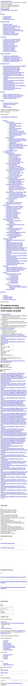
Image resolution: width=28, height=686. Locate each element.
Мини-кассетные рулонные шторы (11, 26)
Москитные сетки (5, 63)
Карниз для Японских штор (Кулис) (12, 97)
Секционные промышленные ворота (12, 57)
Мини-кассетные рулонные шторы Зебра (13, 30)
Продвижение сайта (5, 633)
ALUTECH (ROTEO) (14, 236)
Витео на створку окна (14, 171)
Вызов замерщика (5, 9)
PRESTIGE (12, 223)
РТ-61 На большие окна (15, 159)
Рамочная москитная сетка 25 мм (11, 67)
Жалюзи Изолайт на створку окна (17, 133)
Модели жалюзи (7, 644)
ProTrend (11, 225)
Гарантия (5, 658)
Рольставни (3, 37)
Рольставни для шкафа (9, 49)
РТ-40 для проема (13, 157)
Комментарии (8, 362)
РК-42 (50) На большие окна (16, 162)
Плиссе (5, 105)
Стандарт (11, 199)
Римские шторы (7, 107)
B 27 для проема (13, 164)
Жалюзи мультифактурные (15, 144)
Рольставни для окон (8, 43)
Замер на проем (4, 670)
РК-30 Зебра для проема (15, 180)
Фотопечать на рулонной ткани (11, 33)
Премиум (11, 201)
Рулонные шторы (7, 24)
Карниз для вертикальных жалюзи (11, 94)
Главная (5, 295)
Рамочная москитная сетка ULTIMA (12, 73)
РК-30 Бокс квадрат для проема (17, 168)
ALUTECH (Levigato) (14, 229)
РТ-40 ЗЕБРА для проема (15, 183)
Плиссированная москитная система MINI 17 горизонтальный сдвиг (14, 86)
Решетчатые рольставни (9, 47)
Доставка (5, 656)
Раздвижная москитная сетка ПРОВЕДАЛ (13, 72)
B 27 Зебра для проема (14, 185)
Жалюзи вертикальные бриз (16, 146)
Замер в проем (4, 672)
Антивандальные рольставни (10, 45)
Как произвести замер (11, 360)
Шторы (2, 100)
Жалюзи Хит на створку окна (16, 131)
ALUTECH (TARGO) (14, 233)
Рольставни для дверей (9, 44)
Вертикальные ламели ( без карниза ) (18, 145)
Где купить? (14, 623)
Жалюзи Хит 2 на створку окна (17, 132)
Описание (3, 360)
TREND (11, 221)
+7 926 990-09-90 (5, 10)
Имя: (2, 605)
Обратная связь (20, 623)
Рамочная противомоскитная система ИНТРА (14, 66)
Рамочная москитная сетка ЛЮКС (11, 70)
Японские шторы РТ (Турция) (10, 103)
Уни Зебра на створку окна (15, 193)
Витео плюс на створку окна (16, 172)
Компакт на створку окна (15, 154)
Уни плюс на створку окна (15, 175)
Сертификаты (6, 648)
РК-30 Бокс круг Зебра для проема (17, 188)
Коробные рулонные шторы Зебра (11, 29)
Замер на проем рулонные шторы (8, 543)
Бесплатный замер (7, 654)
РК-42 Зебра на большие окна (16, 181)
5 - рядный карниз (13, 277)
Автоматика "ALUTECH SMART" (11, 39)
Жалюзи (3, 14)
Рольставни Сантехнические (10, 42)
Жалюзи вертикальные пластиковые (18, 140)
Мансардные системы (8, 32)
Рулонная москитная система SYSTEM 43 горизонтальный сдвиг (13, 83)
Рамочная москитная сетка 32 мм (11, 68)
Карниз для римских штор (9, 98)
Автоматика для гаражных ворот (11, 58)
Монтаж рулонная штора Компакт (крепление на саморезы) (13, 577)
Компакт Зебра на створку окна (17, 179)
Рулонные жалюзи (5, 21)
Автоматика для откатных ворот (11, 61)
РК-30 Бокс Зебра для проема (16, 186)
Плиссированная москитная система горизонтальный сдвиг (12, 88)
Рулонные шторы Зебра (9, 28)
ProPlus (11, 227)
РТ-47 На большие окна (15, 158)
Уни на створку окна (14, 173)
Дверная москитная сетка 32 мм (11, 71)
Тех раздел (6, 640)
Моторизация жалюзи (8, 19)
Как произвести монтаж (9, 647)
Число (2, 611)
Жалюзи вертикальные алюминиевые (14, 142)
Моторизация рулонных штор (10, 34)
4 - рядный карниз (13, 276)
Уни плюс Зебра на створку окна (17, 194)
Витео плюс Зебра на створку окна (17, 196)
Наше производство (8, 664)
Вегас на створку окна (14, 176)
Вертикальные (7, 18)
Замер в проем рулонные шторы (7, 547)
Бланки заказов (7, 643)
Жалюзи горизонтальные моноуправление (15, 129)
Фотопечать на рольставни (10, 51)
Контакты (5, 663)
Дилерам (5, 642)
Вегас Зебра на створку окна (16, 197)
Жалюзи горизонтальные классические (15, 124)
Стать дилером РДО (5, 623)
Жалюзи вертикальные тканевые (17, 138)
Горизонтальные (7, 16)
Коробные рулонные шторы (10, 25)
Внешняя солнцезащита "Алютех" (11, 40)
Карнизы (3, 91)
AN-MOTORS (12, 231)
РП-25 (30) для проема (14, 155)
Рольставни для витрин (9, 48)
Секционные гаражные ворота (10, 56)
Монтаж (5, 657)
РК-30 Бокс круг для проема (16, 167)
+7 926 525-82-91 (13, 10)
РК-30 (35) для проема (14, 161)
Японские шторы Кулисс (9, 104)
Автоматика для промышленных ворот (13, 59)
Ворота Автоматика (5, 53)
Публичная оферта (8, 649)
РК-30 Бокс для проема (14, 166)
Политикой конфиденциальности (14, 683)
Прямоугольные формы (15, 285)
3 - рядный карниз (13, 275)
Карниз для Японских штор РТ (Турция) (13, 95)
